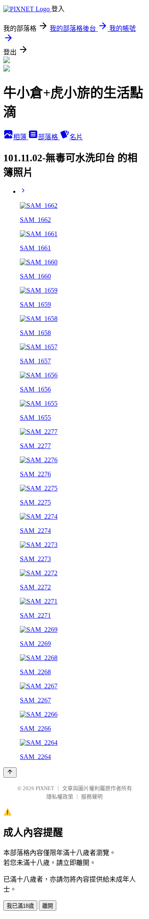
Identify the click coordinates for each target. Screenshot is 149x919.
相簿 (20, 136)
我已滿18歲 (20, 906)
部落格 (49, 136)
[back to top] (10, 772)
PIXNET (45, 788)
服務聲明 (92, 796)
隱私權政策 (59, 796)
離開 (47, 906)
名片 (76, 136)
